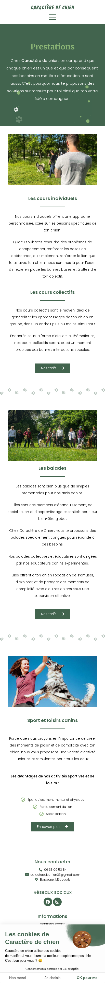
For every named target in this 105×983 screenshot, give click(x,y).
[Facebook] (48, 902)
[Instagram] (57, 902)
